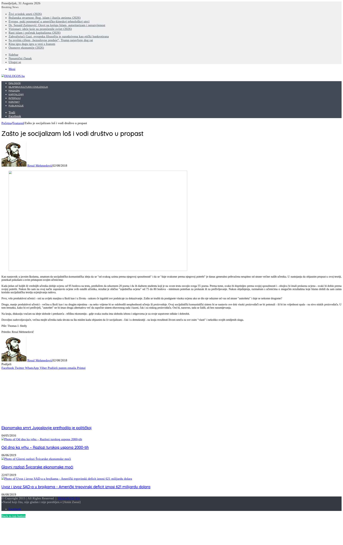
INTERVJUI (15, 98)
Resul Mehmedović (40, 165)
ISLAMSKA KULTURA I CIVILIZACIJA (28, 87)
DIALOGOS (15, 83)
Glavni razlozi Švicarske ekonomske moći (37, 467)
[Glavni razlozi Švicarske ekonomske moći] (36, 459)
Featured (18, 123)
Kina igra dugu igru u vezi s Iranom (32, 44)
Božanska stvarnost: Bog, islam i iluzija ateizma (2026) (45, 17)
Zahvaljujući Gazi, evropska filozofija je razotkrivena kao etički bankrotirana (59, 36)
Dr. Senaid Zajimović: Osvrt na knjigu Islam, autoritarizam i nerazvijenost (57, 25)
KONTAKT (14, 102)
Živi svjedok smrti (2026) (25, 14)
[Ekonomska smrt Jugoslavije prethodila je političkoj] (36, 419)
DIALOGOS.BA (69, 498)
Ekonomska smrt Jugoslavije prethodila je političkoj (46, 427)
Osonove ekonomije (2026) (26, 47)
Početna (6, 123)
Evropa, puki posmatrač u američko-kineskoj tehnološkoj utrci (49, 21)
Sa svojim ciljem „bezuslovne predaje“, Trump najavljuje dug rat (51, 40)
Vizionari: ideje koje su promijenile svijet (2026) (40, 29)
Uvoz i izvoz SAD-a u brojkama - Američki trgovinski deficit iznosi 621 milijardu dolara (75, 486)
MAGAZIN (14, 91)
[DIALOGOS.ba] (13, 76)
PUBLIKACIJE (16, 106)
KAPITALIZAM (16, 94)
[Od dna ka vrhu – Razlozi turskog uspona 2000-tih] (41, 439)
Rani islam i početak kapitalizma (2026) (35, 32)
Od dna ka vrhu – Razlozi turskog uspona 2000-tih (45, 447)
